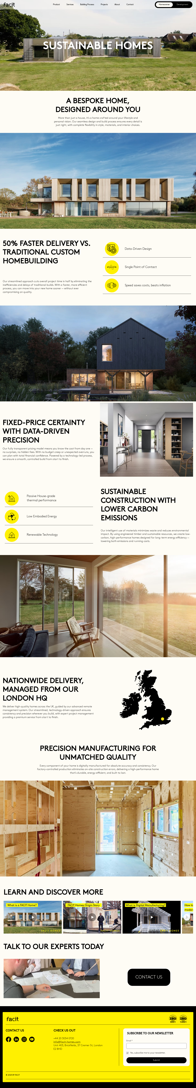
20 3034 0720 (66, 1038)
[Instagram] (24, 1039)
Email (129, 1041)
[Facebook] (8, 1039)
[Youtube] (32, 1039)
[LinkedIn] (16, 1039)
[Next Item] (186, 917)
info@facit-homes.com (66, 1042)
